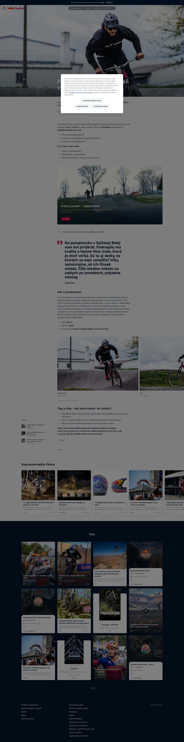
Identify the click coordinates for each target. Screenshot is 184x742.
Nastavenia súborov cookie (92, 100)
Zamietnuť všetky (82, 106)
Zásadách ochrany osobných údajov (81, 92)
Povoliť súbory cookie (101, 106)
